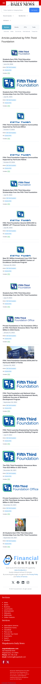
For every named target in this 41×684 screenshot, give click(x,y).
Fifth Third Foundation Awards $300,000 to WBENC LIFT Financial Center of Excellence (19, 224)
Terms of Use (13, 674)
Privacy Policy (33, 574)
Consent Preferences (9, 683)
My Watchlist (22, 16)
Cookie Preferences (22, 675)
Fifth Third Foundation (11, 67)
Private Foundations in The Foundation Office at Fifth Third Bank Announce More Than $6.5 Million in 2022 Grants (20, 328)
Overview (6, 31)
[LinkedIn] (23, 582)
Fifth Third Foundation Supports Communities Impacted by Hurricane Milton (20, 126)
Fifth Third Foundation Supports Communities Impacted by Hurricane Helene (20, 158)
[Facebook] (18, 582)
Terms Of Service (21, 577)
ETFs (25, 27)
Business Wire (8, 70)
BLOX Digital (19, 679)
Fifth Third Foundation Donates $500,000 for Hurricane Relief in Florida (20, 362)
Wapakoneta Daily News (23, 670)
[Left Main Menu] (4, 3)
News (12, 31)
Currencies (18, 31)
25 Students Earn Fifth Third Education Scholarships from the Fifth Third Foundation (20, 534)
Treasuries (34, 31)
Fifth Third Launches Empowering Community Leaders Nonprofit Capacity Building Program (20, 431)
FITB (9, 73)
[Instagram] (28, 582)
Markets (6, 27)
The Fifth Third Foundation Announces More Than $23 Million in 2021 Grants (20, 466)
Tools (33, 27)
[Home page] (22, 3)
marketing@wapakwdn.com (16, 657)
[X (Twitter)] (13, 582)
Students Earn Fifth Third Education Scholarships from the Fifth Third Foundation (20, 60)
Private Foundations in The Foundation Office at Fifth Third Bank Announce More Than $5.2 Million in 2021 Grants (20, 500)
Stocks (17, 27)
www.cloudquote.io (20, 570)
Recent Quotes (7, 16)
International (26, 31)
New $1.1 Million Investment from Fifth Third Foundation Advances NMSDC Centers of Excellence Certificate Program (20, 260)
